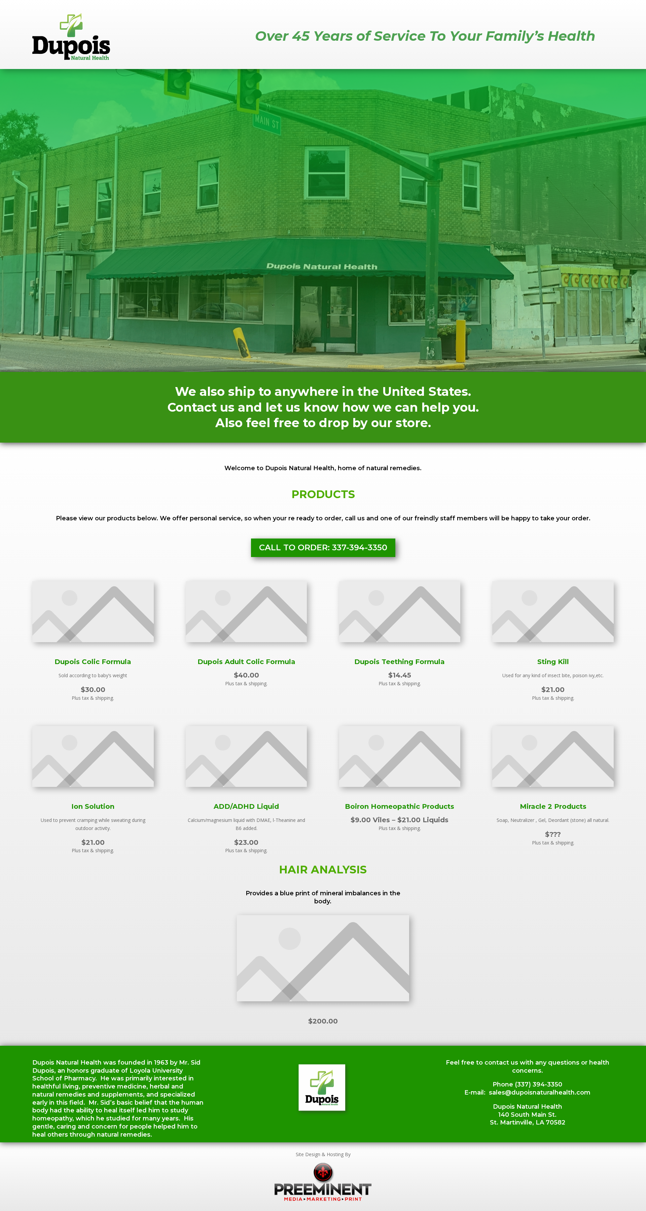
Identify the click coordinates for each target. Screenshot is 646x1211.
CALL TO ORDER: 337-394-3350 (323, 547)
